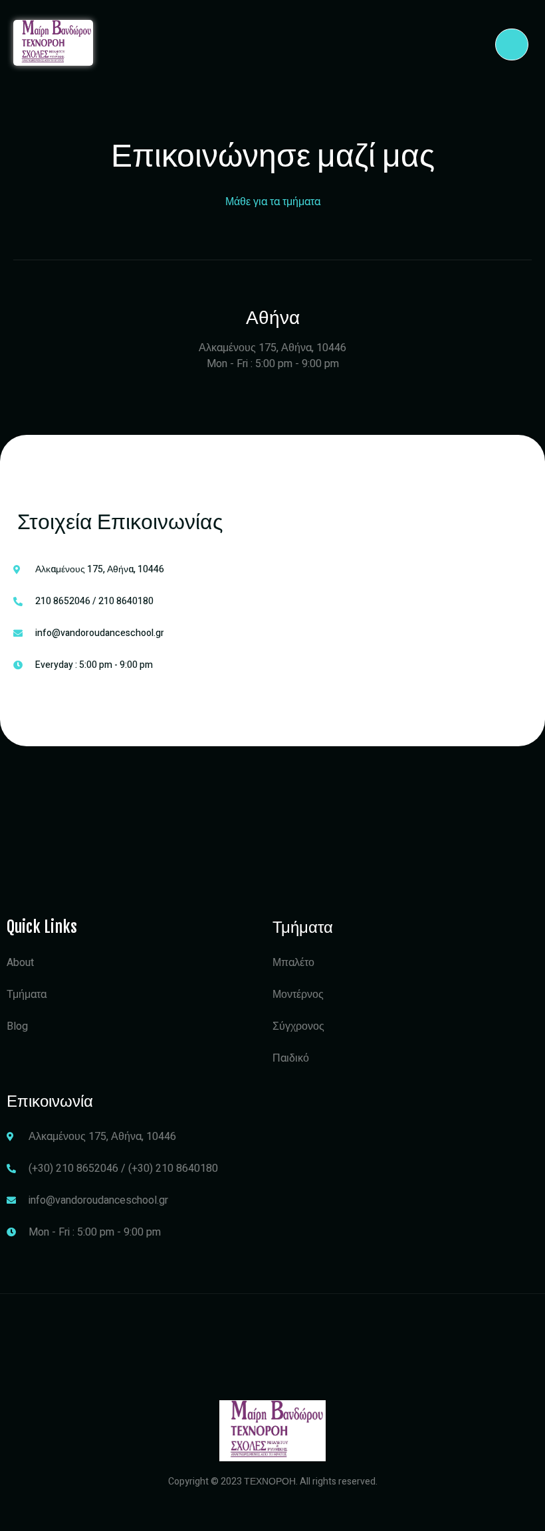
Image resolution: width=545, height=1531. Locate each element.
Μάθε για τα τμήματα (272, 202)
